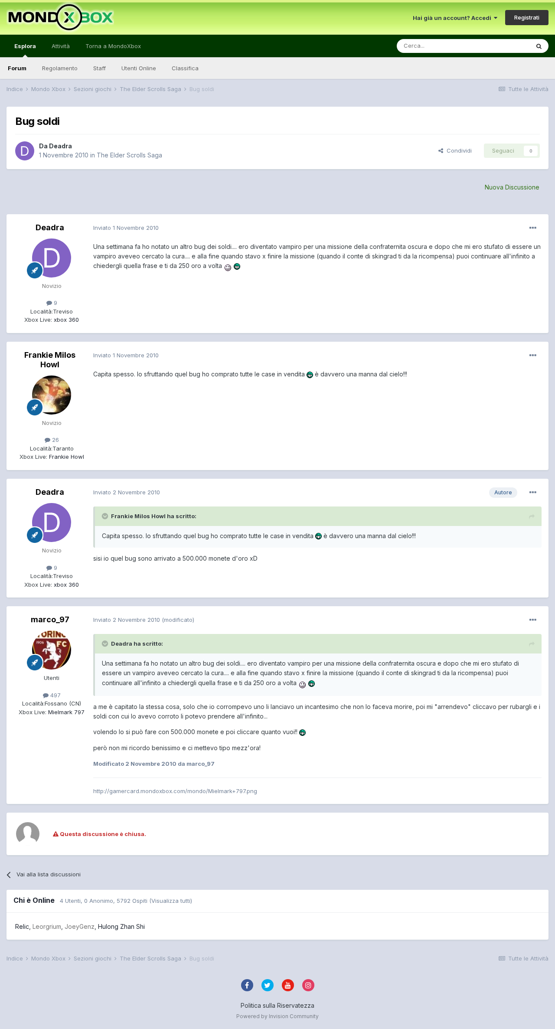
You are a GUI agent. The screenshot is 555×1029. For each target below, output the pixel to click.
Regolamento (60, 68)
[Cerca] (538, 46)
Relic (22, 926)
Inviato (126, 227)
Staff (99, 68)
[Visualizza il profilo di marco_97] (51, 650)
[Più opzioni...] (533, 228)
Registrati (526, 17)
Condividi (457, 150)
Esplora (25, 45)
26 (54, 439)
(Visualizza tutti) (170, 900)
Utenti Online (138, 68)
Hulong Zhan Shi (121, 926)
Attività (61, 45)
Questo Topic (500, 45)
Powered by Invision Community (277, 1016)
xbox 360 (65, 319)
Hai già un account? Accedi (453, 17)
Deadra (60, 146)
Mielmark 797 (65, 712)
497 (55, 695)
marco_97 (50, 619)
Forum (17, 68)
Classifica (185, 68)
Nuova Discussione (512, 187)
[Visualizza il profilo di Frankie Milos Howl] (51, 395)
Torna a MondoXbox (113, 45)
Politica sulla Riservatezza (277, 1005)
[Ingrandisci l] (228, 266)
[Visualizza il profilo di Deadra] (24, 150)
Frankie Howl (65, 456)
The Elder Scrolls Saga (129, 155)
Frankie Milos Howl (49, 359)
